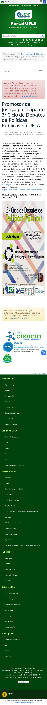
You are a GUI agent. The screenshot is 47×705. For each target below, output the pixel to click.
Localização (8, 616)
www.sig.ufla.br (8, 184)
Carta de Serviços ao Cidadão (14, 489)
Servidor (7, 564)
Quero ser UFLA (10, 569)
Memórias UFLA (10, 627)
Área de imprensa (30, 45)
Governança (9, 419)
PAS (6, 454)
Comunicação (9, 396)
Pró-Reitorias (9, 407)
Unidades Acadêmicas (12, 413)
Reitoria (7, 402)
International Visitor (11, 575)
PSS (6, 460)
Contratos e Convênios (12, 500)
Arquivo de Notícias (34, 54)
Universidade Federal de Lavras (23, 702)
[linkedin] (33, 40)
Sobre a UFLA (12, 43)
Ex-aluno (8, 581)
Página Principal (10, 385)
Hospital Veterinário (11, 506)
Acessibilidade (14, 6)
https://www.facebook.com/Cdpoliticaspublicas (22, 189)
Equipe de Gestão (24, 43)
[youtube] (42, 40)
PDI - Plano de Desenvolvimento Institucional (20, 523)
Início (22, 54)
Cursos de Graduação (12, 437)
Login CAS (8, 657)
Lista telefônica (23, 682)
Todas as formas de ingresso (14, 465)
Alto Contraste (25, 6)
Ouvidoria (8, 517)
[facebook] (23, 40)
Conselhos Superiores (12, 593)
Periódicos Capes (10, 529)
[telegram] (39, 40)
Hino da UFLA (9, 621)
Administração (9, 599)
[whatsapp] (30, 40)
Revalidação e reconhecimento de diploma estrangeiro (23, 545)
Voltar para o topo (38, 373)
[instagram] (27, 40)
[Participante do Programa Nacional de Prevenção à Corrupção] (7, 358)
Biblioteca (8, 478)
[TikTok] (36, 40)
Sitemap (35, 6)
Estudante (8, 558)
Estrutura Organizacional (13, 604)
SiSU (6, 443)
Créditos (7, 651)
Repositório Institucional (13, 540)
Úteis (6, 645)
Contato (19, 45)
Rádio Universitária (11, 534)
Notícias (7, 390)
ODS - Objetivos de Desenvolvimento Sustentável (21, 512)
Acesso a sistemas (11, 424)
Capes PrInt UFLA (10, 483)
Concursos (8, 495)
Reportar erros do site (12, 640)
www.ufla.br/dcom (30, 96)
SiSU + (7, 448)
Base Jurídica (9, 610)
